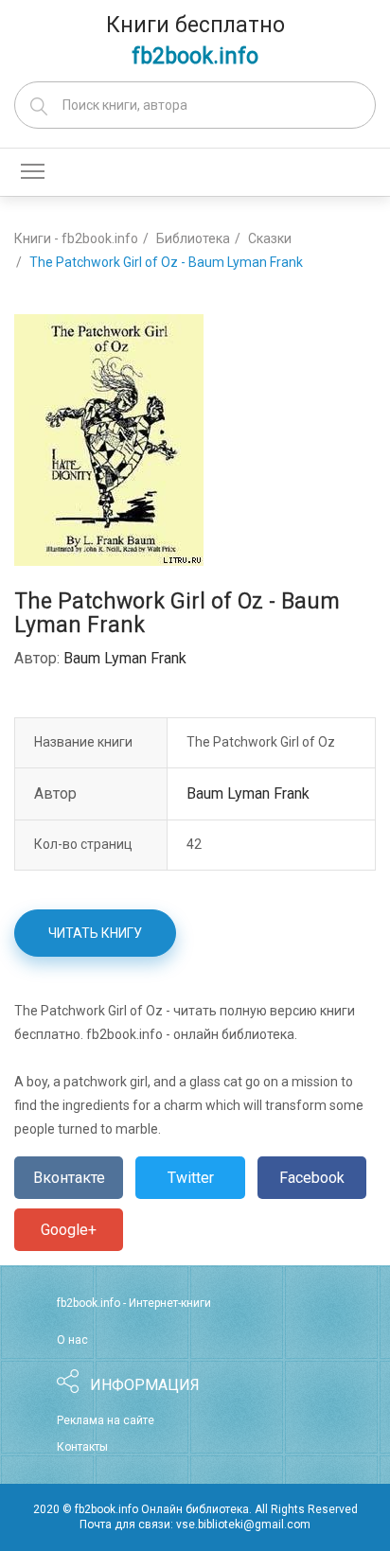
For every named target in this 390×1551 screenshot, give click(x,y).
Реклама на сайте (105, 1420)
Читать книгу (95, 933)
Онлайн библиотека (195, 1509)
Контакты (82, 1447)
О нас (72, 1340)
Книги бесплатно (195, 40)
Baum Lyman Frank (124, 658)
